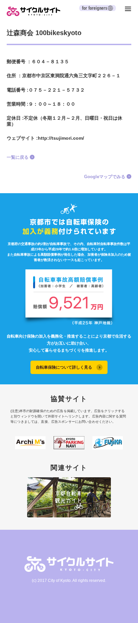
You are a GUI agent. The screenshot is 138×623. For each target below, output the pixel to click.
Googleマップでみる (104, 176)
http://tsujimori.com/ (61, 138)
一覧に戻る (17, 157)
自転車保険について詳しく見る (64, 367)
